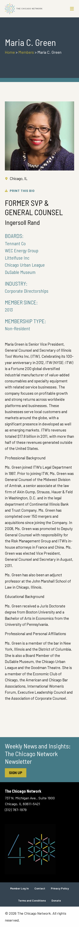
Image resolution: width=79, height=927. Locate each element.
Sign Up (15, 772)
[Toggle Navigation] (72, 9)
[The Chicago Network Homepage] (30, 8)
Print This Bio (22, 191)
